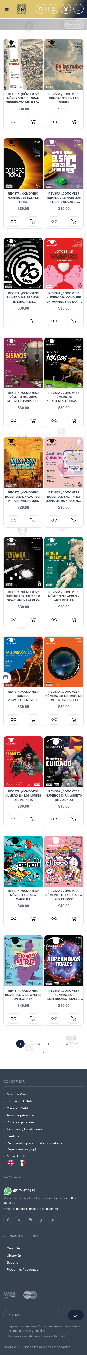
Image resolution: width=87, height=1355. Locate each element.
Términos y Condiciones (24, 1129)
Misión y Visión (18, 1094)
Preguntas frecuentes (22, 1269)
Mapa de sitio (16, 1156)
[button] (41, 9)
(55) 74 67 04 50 (23, 1190)
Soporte (12, 1262)
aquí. (70, 1336)
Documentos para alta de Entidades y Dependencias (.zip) (34, 1146)
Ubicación (14, 1255)
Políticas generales (21, 1122)
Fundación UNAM (20, 1101)
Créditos (13, 1136)
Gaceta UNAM (17, 1108)
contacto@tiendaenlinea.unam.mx (36, 1209)
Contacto (13, 1248)
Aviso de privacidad (21, 1115)
